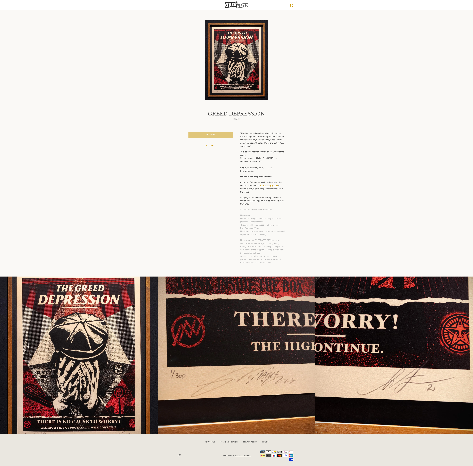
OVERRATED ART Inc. (243, 456)
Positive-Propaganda (269, 185)
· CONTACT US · (210, 442)
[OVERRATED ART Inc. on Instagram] (180, 455)
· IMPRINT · (265, 442)
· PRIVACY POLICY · (250, 442)
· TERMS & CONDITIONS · (229, 442)
